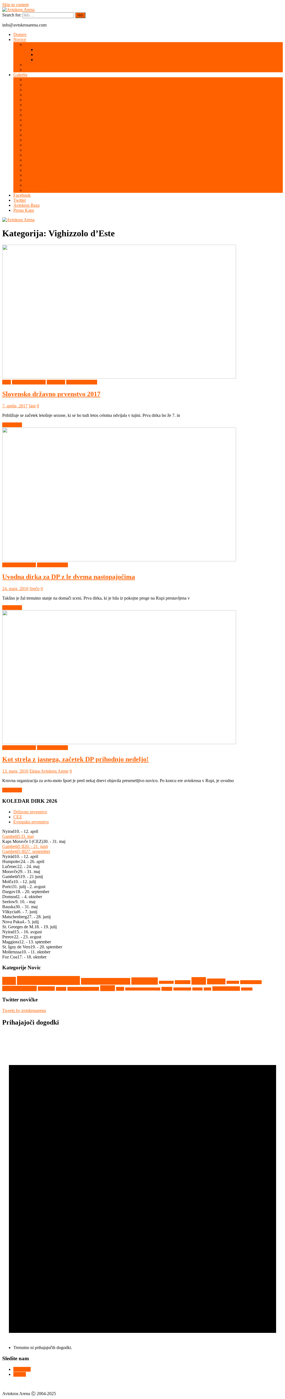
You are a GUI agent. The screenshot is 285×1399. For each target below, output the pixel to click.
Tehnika (197, 989)
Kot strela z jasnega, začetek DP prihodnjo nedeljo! (75, 759)
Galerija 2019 (36, 114)
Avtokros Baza (26, 205)
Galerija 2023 (36, 94)
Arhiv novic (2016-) (42, 64)
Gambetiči (144, 981)
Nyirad (61, 989)
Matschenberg (251, 982)
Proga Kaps (23, 210)
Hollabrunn (166, 982)
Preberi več (12, 424)
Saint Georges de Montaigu (142, 989)
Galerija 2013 (36, 145)
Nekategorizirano (19, 988)
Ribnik (107, 988)
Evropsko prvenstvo (53, 54)
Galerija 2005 (36, 185)
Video (207, 989)
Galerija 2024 (36, 89)
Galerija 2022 (36, 99)
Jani (32, 405)
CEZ (40, 59)
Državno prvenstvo (52, 49)
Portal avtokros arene (83, 989)
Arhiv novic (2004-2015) (46, 69)
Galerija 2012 (36, 150)
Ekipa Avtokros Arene (49, 771)
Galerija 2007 (36, 175)
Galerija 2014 (36, 140)
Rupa (120, 989)
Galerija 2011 (36, 155)
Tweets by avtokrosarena (24, 1010)
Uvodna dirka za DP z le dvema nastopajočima (68, 576)
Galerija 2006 (36, 180)
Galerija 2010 (36, 160)
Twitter (19, 200)
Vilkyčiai (246, 989)
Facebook (22, 195)
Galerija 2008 (36, 170)
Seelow (166, 989)
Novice (19, 39)
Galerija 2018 (36, 119)
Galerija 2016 (36, 130)
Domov (20, 34)
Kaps (198, 981)
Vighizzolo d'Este (81, 382)
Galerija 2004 (36, 190)
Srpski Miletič (182, 989)
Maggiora (233, 982)
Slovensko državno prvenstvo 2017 (51, 394)
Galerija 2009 (36, 165)
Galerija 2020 (36, 109)
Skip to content (15, 4)
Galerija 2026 (36, 79)
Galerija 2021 (36, 104)
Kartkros (216, 981)
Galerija (20, 74)
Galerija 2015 (36, 135)
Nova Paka (46, 988)
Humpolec (56, 382)
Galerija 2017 (36, 124)
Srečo (35, 588)
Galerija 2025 (36, 84)
